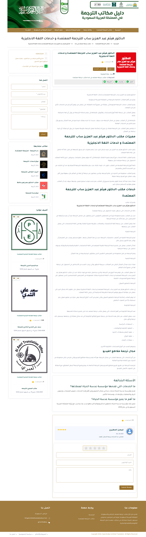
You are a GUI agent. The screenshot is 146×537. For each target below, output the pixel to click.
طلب (110, 69)
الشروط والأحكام (40, 534)
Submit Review (126, 487)
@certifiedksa (42, 522)
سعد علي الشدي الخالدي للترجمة (29, 327)
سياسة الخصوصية (25, 534)
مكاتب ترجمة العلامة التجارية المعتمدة (29, 254)
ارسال (43, 134)
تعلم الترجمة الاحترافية (73, 30)
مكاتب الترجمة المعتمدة (104, 30)
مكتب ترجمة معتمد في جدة (83, 44)
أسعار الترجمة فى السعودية (42, 30)
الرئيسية (118, 30)
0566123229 (40, 54)
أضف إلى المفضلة (99, 69)
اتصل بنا (28, 30)
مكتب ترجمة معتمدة (80, 78)
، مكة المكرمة (105, 74)
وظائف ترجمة (87, 30)
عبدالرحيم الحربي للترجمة (29, 266)
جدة (111, 74)
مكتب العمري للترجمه (29, 388)
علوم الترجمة (59, 30)
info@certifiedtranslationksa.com (36, 518)
